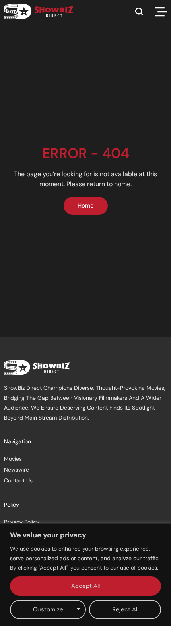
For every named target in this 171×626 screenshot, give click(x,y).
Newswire (16, 469)
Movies (13, 458)
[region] (85, 574)
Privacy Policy (21, 522)
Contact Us (18, 480)
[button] (139, 11)
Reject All (125, 609)
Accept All (85, 586)
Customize (48, 609)
